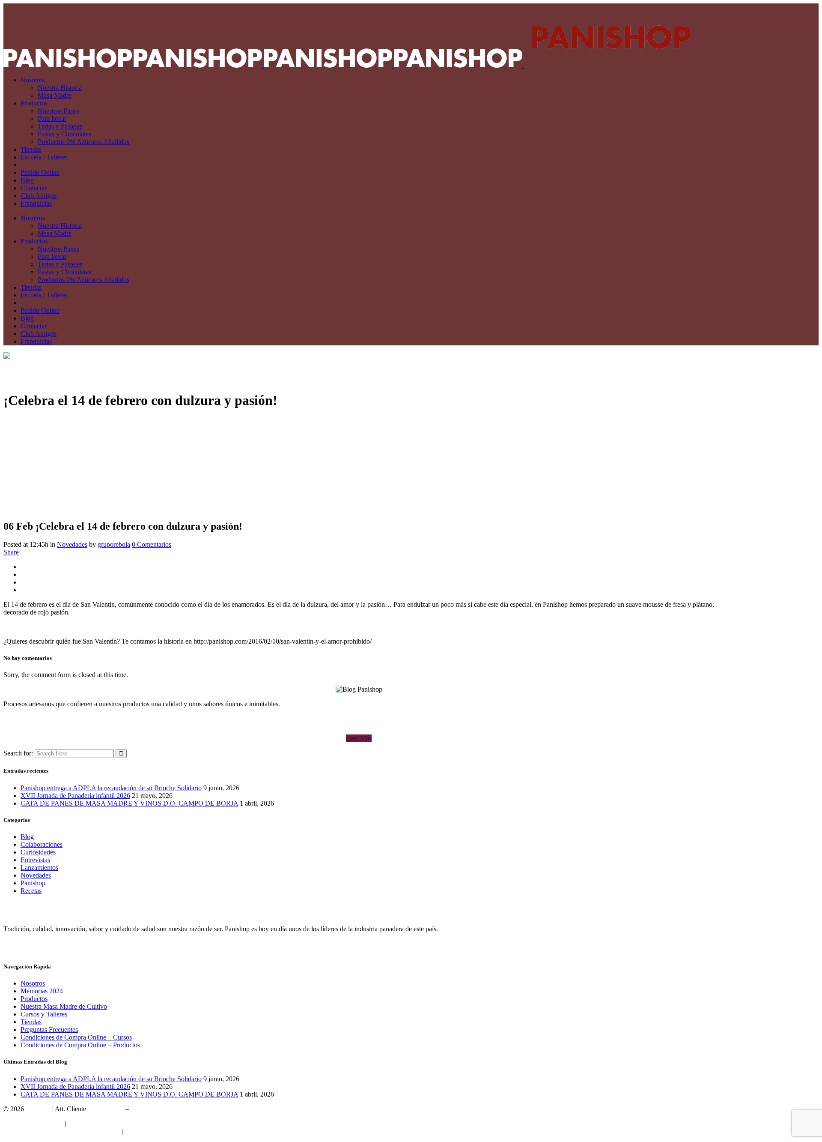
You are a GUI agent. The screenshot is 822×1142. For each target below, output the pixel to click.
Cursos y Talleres (44, 1014)
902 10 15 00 (106, 1108)
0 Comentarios (151, 544)
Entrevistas (35, 859)
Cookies (136, 1131)
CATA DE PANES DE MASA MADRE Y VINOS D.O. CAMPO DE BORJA (129, 803)
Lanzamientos (39, 867)
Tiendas (31, 1021)
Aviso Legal (103, 1131)
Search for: (18, 753)
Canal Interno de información (43, 1131)
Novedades (72, 544)
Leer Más (359, 738)
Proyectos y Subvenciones (103, 1123)
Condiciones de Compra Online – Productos (80, 1045)
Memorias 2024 (42, 991)
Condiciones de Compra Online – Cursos (76, 1037)
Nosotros (33, 983)
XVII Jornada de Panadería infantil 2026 (75, 795)
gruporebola (114, 544)
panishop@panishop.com (165, 1108)
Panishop (33, 883)
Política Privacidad (168, 1123)
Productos (34, 998)
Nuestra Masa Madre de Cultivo (64, 1006)
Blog (27, 836)
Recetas (31, 890)
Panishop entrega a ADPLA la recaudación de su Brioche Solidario (111, 787)
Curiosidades (38, 852)
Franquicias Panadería (33, 1123)
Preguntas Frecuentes (49, 1029)
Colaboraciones (42, 844)
